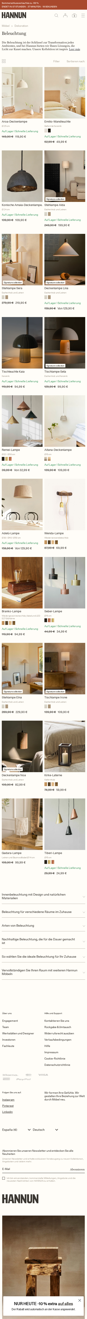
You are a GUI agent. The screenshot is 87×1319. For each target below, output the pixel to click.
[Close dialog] (80, 1300)
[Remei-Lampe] (22, 421)
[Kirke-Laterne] (64, 746)
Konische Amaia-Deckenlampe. (22, 205)
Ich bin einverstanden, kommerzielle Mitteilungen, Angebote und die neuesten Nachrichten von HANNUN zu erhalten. (41, 1179)
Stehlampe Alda (54, 205)
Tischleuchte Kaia (13, 371)
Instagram (8, 1099)
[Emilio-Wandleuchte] (64, 92)
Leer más (74, 49)
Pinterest (8, 1105)
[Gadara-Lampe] (22, 824)
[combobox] (17, 1129)
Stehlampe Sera (12, 288)
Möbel (6, 25)
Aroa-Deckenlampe (14, 121)
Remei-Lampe (11, 450)
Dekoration (21, 25)
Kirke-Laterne (53, 775)
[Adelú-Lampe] (22, 504)
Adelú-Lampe (10, 533)
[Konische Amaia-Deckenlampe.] (22, 176)
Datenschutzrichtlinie (57, 1064)
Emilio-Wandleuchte (57, 121)
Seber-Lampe (53, 611)
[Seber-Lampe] (64, 582)
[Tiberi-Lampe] (64, 824)
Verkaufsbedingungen (57, 1039)
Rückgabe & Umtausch (57, 1027)
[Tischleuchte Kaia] (22, 343)
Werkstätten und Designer (18, 1033)
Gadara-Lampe (11, 853)
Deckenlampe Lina (56, 288)
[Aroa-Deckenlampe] (22, 92)
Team (5, 1027)
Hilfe (47, 1046)
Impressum (51, 1052)
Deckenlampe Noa (14, 775)
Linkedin (7, 1111)
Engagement (10, 1020)
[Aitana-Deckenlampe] (64, 421)
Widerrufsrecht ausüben (59, 1033)
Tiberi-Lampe (53, 853)
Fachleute (8, 1046)
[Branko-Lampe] (22, 582)
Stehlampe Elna (12, 697)
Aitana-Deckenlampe (58, 450)
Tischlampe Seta (55, 371)
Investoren (8, 1039)
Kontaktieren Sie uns (56, 1020)
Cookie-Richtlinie (54, 1058)
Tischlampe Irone (55, 697)
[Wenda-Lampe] (64, 504)
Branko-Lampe (11, 611)
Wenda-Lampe (54, 533)
